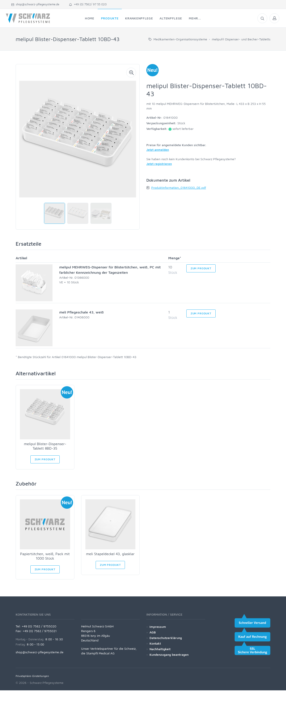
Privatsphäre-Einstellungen (32, 675)
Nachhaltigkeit (159, 649)
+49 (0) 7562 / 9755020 (39, 626)
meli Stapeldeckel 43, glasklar (110, 554)
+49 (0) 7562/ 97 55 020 (89, 4)
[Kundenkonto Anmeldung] (274, 18)
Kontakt (155, 643)
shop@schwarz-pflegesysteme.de (36, 4)
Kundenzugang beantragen (169, 654)
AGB (152, 632)
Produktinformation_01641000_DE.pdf (178, 187)
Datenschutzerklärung (165, 638)
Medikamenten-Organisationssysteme (180, 39)
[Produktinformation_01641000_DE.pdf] (148, 187)
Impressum (157, 627)
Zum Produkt (201, 268)
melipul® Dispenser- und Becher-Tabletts (241, 39)
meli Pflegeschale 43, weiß (81, 312)
